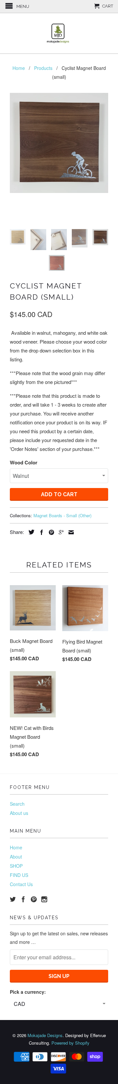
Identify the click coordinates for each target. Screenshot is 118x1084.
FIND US (19, 875)
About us (19, 813)
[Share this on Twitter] (29, 532)
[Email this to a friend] (69, 532)
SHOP (16, 865)
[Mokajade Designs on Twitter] (13, 899)
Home (16, 847)
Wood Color (23, 462)
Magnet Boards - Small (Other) (62, 515)
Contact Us (21, 884)
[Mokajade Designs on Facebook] (23, 899)
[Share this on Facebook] (40, 532)
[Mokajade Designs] (59, 33)
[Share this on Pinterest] (50, 532)
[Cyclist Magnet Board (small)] (59, 143)
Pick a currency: (28, 991)
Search (17, 803)
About (16, 856)
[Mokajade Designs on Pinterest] (34, 899)
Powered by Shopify (70, 1043)
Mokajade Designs (45, 1035)
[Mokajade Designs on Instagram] (44, 899)
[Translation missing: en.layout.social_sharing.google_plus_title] (59, 532)
